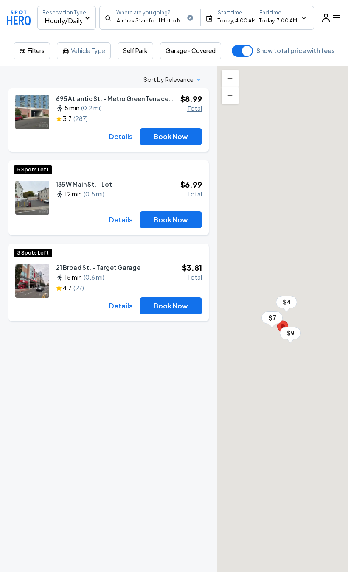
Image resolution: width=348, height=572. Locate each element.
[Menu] (331, 18)
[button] (290, 333)
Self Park (135, 50)
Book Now (171, 136)
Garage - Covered (191, 50)
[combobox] (149, 18)
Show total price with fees (295, 50)
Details (121, 136)
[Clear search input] (190, 17)
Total (194, 108)
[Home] (18, 18)
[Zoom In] (230, 78)
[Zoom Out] (230, 95)
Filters (36, 50)
